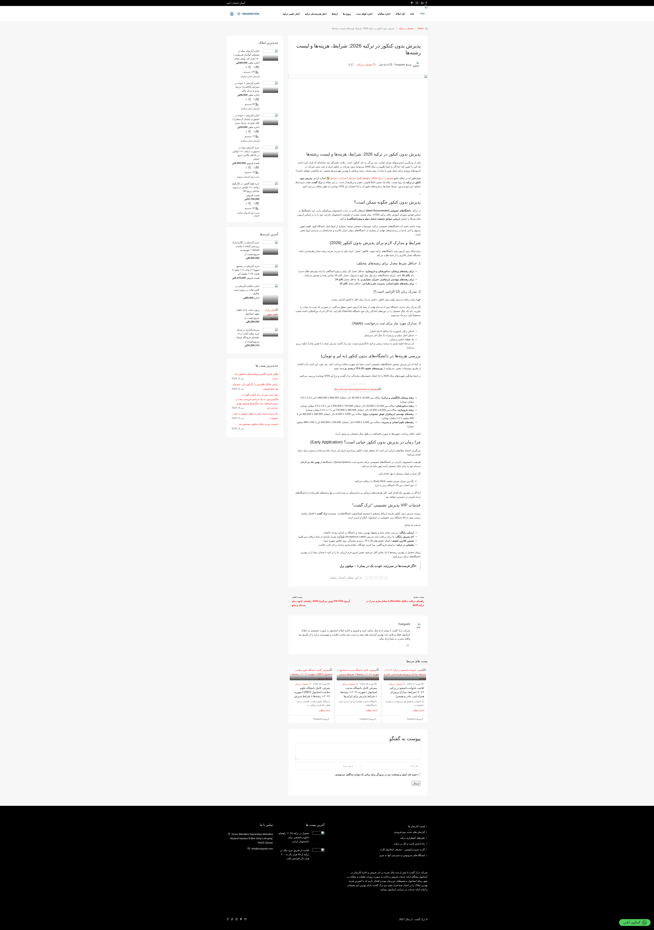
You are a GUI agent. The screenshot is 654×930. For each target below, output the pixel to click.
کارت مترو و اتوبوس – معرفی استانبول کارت (402, 849)
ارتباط (335, 13)
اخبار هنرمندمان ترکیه (315, 13)
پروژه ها (347, 13)
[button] (635, 922)
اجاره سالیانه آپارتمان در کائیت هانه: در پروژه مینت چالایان (246, 290)
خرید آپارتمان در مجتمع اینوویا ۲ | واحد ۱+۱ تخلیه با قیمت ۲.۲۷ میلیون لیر (245, 270)
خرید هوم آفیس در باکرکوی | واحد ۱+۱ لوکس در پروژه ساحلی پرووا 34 (245, 187)
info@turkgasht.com (262, 848)
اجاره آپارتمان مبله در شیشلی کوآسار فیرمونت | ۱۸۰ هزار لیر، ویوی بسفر (246, 55)
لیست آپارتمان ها (416, 826)
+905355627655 (250, 13)
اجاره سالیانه (384, 13)
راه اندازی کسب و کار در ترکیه (409, 843)
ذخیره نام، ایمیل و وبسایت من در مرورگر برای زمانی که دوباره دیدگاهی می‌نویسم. (376, 774)
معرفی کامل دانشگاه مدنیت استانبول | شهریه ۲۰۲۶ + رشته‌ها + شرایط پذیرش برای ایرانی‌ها (358, 692)
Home (421, 28)
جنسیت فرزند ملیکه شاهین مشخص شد (258, 424)
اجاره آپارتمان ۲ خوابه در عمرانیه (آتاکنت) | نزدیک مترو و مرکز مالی (247, 87)
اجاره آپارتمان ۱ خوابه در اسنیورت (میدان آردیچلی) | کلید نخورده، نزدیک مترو (246, 119)
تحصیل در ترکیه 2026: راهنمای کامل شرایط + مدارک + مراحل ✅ (359, 178)
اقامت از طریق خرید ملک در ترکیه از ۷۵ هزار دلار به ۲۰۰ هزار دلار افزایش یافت (294, 854)
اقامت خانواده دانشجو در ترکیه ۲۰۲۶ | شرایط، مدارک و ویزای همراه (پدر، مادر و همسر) (407, 692)
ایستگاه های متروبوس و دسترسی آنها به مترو (402, 855)
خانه (412, 13)
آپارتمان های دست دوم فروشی (409, 832)
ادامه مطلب (418, 710)
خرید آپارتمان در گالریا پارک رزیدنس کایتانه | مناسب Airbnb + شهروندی (245, 246)
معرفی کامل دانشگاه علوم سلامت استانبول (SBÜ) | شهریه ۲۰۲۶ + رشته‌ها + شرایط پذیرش (312, 692)
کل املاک (400, 13)
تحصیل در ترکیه (406, 28)
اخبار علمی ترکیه (291, 13)
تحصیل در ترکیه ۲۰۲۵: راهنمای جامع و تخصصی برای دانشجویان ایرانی (293, 837)
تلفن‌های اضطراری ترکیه (412, 837)
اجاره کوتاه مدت (364, 13)
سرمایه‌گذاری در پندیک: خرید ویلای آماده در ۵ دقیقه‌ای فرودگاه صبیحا (247, 333)
